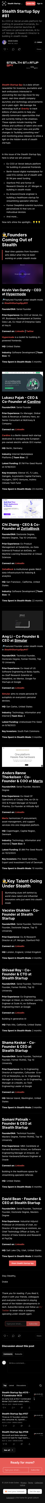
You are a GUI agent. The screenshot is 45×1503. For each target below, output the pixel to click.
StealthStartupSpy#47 (16, 649)
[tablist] (13, 1354)
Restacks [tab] (18, 1354)
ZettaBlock (30, 528)
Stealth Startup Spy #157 (15, 1413)
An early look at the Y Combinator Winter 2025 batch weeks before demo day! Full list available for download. (16, 1400)
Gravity (25, 108)
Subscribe (30, 3)
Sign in (39, 3)
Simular (20, 640)
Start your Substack (15, 1491)
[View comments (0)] (13, 49)
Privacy (23, 1482)
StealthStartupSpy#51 (16, 303)
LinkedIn (19, 331)
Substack (10, 1497)
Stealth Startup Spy (12, 85)
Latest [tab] (11, 1385)
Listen (39, 42)
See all (7, 1450)
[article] (22, 1400)
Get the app (35, 1491)
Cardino (34, 401)
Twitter (30, 331)
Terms (30, 1482)
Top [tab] (5, 1385)
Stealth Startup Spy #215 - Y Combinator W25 (16, 1394)
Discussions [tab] (21, 1385)
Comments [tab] (8, 1354)
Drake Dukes (13, 41)
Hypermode (16, 294)
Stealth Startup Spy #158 (15, 1432)
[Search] (40, 1385)
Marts (38, 781)
